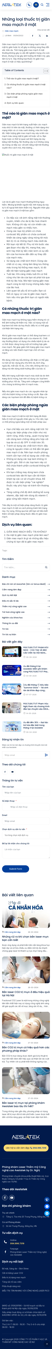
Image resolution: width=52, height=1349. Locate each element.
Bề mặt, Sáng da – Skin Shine (15, 1268)
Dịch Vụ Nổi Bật (9, 595)
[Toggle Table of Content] (44, 71)
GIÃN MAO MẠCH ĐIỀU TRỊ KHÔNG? (27, 531)
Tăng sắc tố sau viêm (11, 1282)
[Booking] (36, 5)
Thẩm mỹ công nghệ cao (14, 606)
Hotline (13, 1240)
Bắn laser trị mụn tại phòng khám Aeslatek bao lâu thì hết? (23, 1104)
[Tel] (47, 1199)
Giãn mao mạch (11, 31)
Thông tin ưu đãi (10, 623)
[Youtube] (12, 772)
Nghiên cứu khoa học (12, 617)
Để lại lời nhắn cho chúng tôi (15, 843)
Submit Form (15, 869)
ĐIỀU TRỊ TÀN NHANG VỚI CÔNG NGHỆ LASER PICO (25, 1290)
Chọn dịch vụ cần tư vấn (13, 829)
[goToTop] (47, 1344)
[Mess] (47, 1206)
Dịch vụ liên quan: (15, 103)
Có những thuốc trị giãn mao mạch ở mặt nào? (26, 86)
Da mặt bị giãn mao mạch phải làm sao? (28, 535)
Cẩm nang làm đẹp (11, 589)
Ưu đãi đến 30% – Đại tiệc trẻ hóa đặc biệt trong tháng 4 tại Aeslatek (35, 725)
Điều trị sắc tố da (10, 601)
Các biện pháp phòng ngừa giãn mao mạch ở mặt (25, 95)
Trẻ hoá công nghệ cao (13, 612)
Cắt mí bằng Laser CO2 (12, 1273)
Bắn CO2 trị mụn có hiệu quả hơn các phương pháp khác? (26, 1049)
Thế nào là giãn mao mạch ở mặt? (22, 78)
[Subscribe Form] (46, 755)
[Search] (42, 4)
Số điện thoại (8, 801)
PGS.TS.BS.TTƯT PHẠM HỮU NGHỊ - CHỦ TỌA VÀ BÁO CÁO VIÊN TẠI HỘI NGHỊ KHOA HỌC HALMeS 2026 (35, 650)
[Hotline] (29, 5)
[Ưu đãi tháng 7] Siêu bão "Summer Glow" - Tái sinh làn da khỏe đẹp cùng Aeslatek (35, 688)
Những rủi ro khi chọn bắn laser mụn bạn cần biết (25, 938)
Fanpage (14, 1249)
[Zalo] (47, 1213)
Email (4, 815)
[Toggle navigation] (47, 4)
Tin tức (5, 629)
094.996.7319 (17, 1243)
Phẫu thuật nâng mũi (11, 1286)
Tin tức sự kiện (9, 634)
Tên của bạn (8, 787)
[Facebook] (5, 772)
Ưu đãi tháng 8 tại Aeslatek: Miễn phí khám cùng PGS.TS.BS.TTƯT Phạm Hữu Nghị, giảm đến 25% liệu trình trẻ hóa (36, 669)
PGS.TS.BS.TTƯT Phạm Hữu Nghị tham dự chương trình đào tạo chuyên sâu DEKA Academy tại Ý (36, 706)
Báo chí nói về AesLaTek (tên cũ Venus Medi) (24, 584)
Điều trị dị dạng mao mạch (14, 1277)
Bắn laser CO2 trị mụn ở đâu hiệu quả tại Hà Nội (26, 993)
